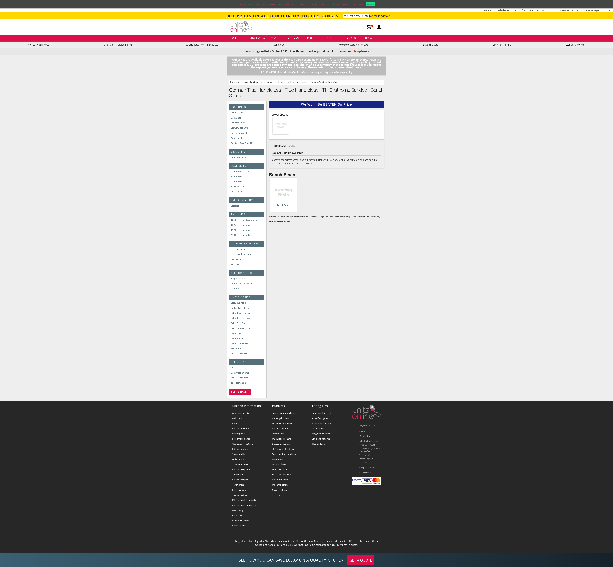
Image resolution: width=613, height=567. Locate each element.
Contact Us (237, 515)
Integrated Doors (239, 278)
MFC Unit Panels (239, 353)
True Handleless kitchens (284, 454)
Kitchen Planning (502, 44)
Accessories (277, 495)
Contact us (279, 44)
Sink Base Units (238, 157)
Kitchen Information (246, 406)
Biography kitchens (281, 443)
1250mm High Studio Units (244, 220)
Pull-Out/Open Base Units (243, 143)
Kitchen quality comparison (245, 500)
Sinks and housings (321, 438)
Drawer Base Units (239, 128)
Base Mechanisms (240, 372)
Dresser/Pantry (242, 200)
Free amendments (241, 438)
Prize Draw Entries (240, 520)
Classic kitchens (279, 489)
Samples (351, 38)
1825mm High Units (240, 225)
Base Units (238, 107)
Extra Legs (236, 333)
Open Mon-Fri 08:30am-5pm (118, 44)
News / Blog (237, 510)
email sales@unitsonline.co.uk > (297, 72)
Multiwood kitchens (281, 438)
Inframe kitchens (280, 479)
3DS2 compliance (240, 464)
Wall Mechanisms (239, 377)
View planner (361, 51)
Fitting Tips (320, 406)
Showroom (237, 474)
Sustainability (238, 454)
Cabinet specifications (242, 443)
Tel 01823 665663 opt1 (38, 44)
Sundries (235, 264)
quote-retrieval (239, 525)
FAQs (234, 423)
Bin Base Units (238, 122)
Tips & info (371, 38)
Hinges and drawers (321, 433)
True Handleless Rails (322, 413)
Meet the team (239, 489)
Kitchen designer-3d (241, 469)
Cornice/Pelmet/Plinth (241, 249)
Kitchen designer (240, 479)
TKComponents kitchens (283, 448)
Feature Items (237, 259)
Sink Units (238, 151)
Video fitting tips (320, 418)
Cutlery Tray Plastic (240, 308)
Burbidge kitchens (280, 418)
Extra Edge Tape (238, 323)
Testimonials (238, 484)
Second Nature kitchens (283, 413)
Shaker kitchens (279, 469)
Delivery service (239, 459)
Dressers (235, 205)
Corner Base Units (239, 133)
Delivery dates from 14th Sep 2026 (203, 44)
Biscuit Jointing (238, 302)
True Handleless (297, 82)
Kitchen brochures (241, 428)
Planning (312, 38)
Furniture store (257, 82)
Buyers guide (238, 433)
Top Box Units (237, 186)
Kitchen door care (240, 448)
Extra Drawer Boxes (240, 313)
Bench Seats (333, 82)
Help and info (318, 443)
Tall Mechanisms (239, 383)
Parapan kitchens (280, 428)
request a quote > (325, 72)
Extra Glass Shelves (240, 328)
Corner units (318, 428)
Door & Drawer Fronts (241, 283)
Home (234, 38)
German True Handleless (277, 82)
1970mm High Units (240, 230)
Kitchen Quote (430, 44)
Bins (233, 367)
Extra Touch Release (240, 343)
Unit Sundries (240, 297)
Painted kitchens (280, 459)
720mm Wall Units (240, 176)
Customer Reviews (353, 44)
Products (278, 406)
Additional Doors (243, 273)
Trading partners (240, 495)
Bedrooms (237, 418)
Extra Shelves (237, 338)
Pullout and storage (321, 423)
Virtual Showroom (576, 44)
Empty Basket (240, 392)
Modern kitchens (280, 484)
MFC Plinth (236, 348)
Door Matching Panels (242, 254)
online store (243, 82)
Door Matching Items (246, 243)
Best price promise (241, 413)
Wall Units (238, 166)
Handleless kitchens (281, 474)
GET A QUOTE (361, 560)
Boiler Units (236, 191)
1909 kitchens (278, 433)
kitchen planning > (344, 72)
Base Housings (238, 138)
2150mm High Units (240, 235)
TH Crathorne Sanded (316, 82)
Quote (330, 38)
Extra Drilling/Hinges (240, 318)
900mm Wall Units (240, 181)
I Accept (370, 4)
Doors (272, 38)
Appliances (294, 38)
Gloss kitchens (279, 464)
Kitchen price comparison (244, 505)
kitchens (255, 38)
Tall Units (238, 214)
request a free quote (356, 16)
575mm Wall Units (240, 171)
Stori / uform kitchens (282, 423)
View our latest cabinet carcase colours (292, 163)
